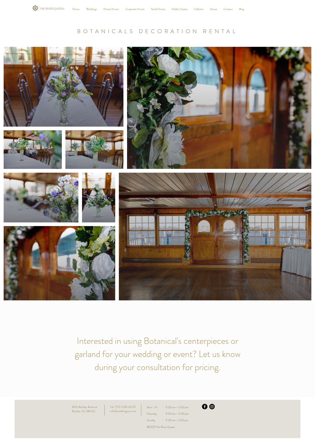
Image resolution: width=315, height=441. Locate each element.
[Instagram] (212, 406)
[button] (91, 9)
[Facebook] (204, 406)
